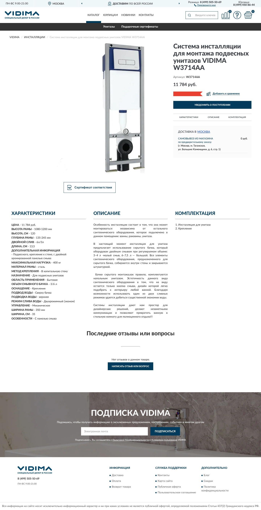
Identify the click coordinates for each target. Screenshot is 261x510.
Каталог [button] (94, 15)
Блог (207, 475)
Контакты (146, 15)
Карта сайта (165, 481)
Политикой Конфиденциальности (131, 440)
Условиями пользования (164, 440)
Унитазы (109, 26)
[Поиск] (189, 15)
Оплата (116, 481)
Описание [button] (213, 117)
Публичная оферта (169, 486)
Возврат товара (121, 486)
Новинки (128, 15)
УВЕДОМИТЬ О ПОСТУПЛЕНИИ (212, 105)
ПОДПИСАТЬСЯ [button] (165, 431)
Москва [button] (203, 131)
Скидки (208, 481)
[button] (205, 5)
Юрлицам (110, 15)
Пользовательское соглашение (177, 492)
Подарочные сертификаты (139, 26)
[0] (248, 15)
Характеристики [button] (188, 117)
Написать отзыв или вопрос (130, 366)
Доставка (117, 475)
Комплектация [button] (237, 117)
